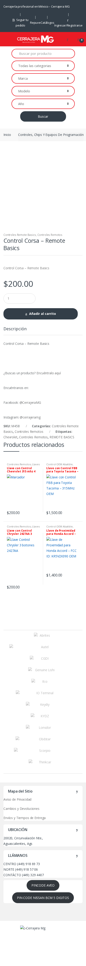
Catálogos (47, 22)
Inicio (7, 134)
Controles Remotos (50, 235)
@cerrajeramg (30, 417)
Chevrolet (10, 437)
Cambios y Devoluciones (21, 808)
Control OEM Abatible (59, 464)
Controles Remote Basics (19, 235)
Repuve (35, 22)
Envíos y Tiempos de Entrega (24, 818)
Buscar (43, 116)
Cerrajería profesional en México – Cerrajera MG (36, 6)
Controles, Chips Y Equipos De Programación (51, 134)
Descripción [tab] (14, 329)
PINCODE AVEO (43, 885)
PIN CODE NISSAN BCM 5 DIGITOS (43, 898)
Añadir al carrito (42, 313)
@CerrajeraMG (30, 402)
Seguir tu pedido (22, 22)
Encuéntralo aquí (49, 373)
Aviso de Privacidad (17, 799)
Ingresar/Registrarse (68, 25)
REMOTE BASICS (62, 437)
